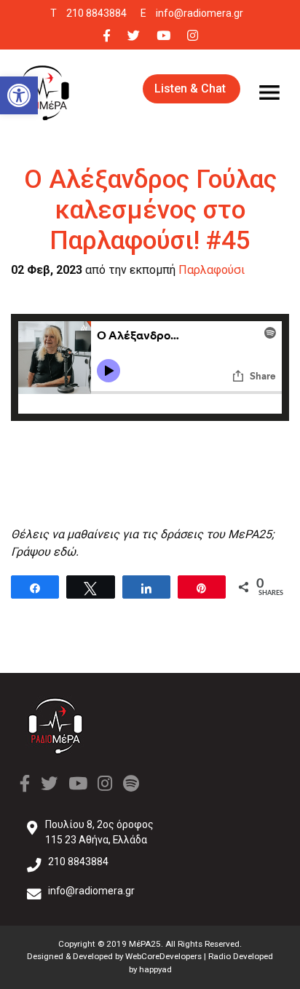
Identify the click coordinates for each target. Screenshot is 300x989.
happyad (155, 969)
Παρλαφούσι (211, 270)
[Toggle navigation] (269, 92)
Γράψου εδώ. (45, 552)
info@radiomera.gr (199, 13)
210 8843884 (96, 13)
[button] (19, 95)
